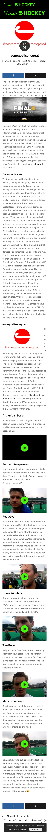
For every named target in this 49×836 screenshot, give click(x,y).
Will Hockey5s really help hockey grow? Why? (23, 821)
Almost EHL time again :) (18, 816)
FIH (30, 64)
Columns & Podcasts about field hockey (19, 61)
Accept (35, 829)
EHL (19, 64)
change (43, 61)
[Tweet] (35, 75)
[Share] (13, 75)
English (25, 64)
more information (20, 829)
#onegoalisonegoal (24, 55)
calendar (37, 164)
